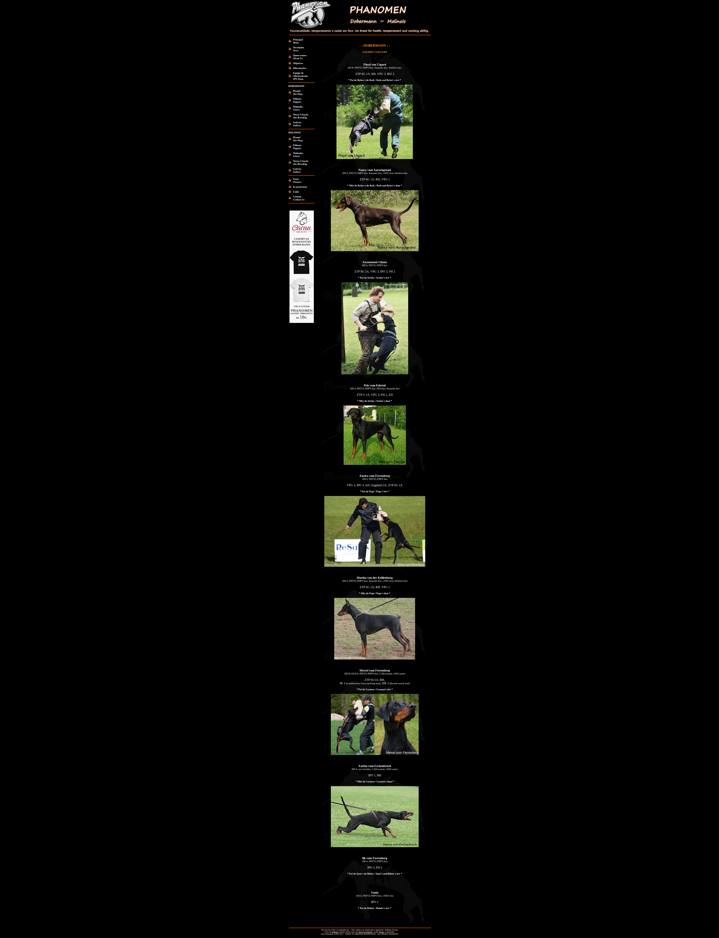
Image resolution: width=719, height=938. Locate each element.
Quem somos (300, 55)
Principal (298, 39)
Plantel (297, 91)
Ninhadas (298, 106)
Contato (297, 196)
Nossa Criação (300, 114)
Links (296, 191)
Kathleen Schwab (391, 930)
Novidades (298, 47)
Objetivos (298, 63)
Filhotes (297, 98)
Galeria (297, 122)
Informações (299, 68)
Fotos (296, 179)
